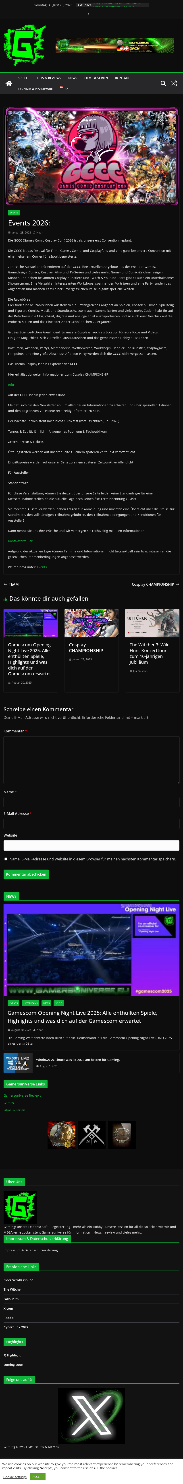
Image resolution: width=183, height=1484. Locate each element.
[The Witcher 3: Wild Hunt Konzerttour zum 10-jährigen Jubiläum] (152, 612)
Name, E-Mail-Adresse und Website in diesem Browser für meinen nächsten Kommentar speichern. (93, 859)
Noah (39, 232)
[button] (65, 89)
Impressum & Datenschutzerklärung (31, 1250)
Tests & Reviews (48, 78)
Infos (11, 384)
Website (10, 835)
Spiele (23, 78)
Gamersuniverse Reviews (22, 1095)
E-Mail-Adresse (18, 813)
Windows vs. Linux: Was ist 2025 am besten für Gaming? (78, 1060)
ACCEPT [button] (38, 1477)
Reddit (9, 1318)
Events (14, 212)
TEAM (14, 584)
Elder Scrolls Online (18, 1280)
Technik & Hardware (35, 89)
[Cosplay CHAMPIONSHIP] (91, 612)
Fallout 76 (11, 1299)
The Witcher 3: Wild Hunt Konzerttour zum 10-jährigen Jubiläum (150, 653)
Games (9, 1103)
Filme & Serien (96, 78)
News (72, 78)
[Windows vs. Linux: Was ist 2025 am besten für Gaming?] (18, 1063)
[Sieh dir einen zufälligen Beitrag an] (174, 83)
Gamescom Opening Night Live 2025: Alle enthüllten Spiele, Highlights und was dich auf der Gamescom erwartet (29, 659)
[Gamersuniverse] (9, 83)
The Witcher (13, 1289)
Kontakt (122, 78)
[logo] (20, 1193)
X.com (8, 1308)
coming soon (13, 1364)
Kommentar (15, 731)
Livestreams (30, 1003)
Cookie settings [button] (15, 1477)
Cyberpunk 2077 (16, 1327)
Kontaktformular (20, 541)
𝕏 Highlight (12, 1355)
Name (10, 792)
